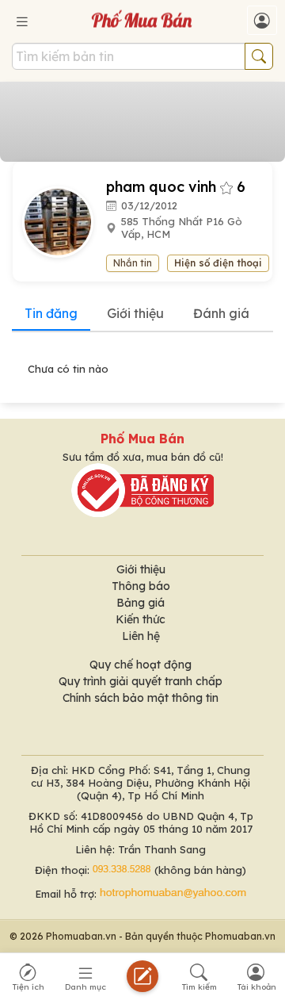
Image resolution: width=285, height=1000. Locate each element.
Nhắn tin (132, 263)
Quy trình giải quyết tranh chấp (140, 681)
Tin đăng (51, 313)
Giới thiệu (135, 313)
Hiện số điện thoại (218, 263)
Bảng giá (140, 603)
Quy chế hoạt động (140, 664)
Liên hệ (141, 636)
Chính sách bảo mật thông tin (140, 698)
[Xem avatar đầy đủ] (64, 220)
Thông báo (141, 586)
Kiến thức (140, 619)
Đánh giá (221, 313)
